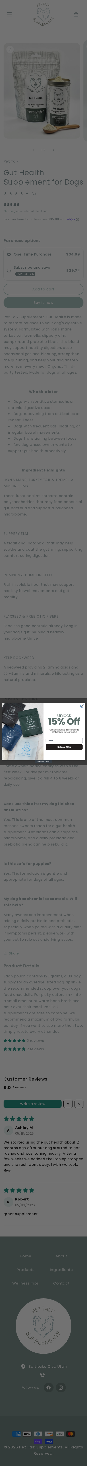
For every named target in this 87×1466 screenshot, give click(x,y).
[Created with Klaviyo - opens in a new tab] (43, 761)
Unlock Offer (64, 746)
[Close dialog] (82, 706)
